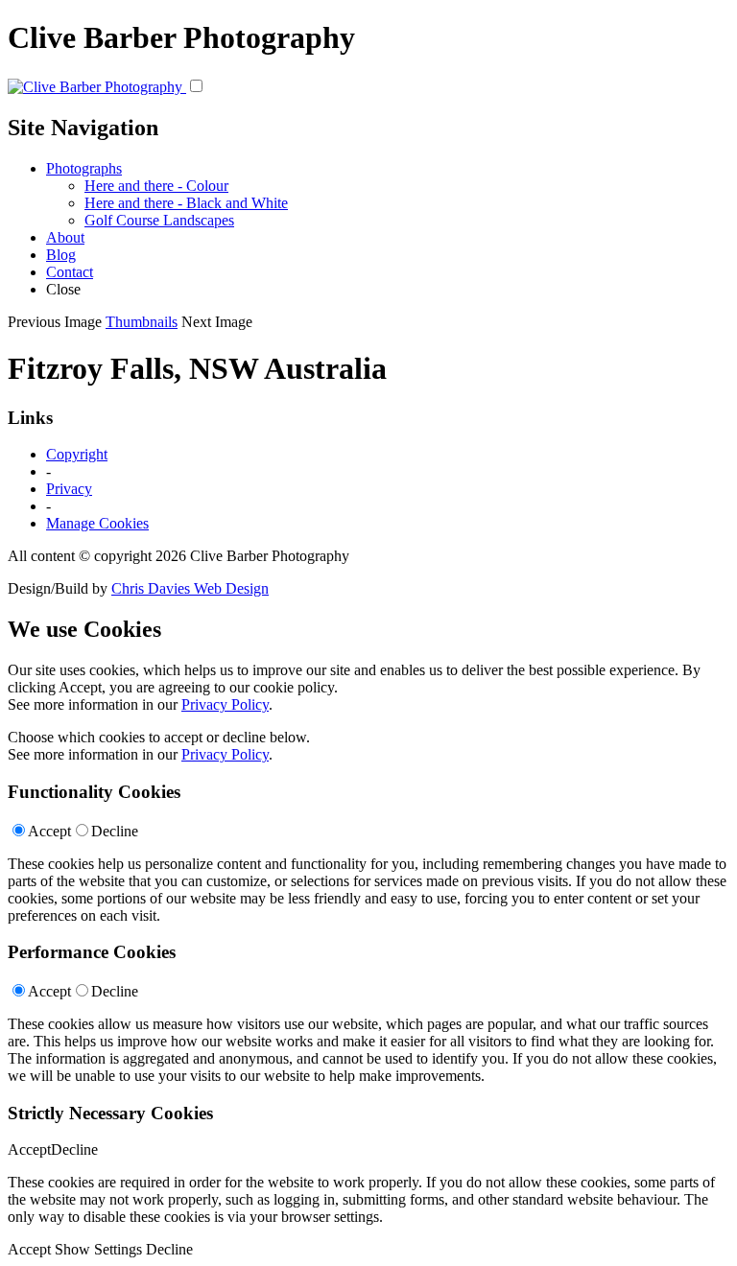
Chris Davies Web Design (190, 588)
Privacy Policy (225, 704)
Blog (61, 254)
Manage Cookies (97, 523)
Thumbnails (142, 322)
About (65, 237)
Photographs (84, 168)
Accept (49, 831)
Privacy (69, 489)
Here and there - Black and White (186, 203)
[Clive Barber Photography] (97, 87)
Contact (69, 272)
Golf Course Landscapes (159, 220)
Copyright (76, 454)
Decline (114, 831)
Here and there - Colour (156, 185)
